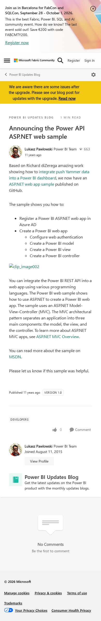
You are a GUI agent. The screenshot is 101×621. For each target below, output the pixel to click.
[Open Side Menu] (7, 60)
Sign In (89, 60)
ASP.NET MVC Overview (57, 336)
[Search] (60, 60)
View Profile (39, 461)
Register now (17, 42)
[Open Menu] (93, 74)
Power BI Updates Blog (24, 74)
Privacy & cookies (48, 593)
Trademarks (13, 603)
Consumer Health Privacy (71, 610)
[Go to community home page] (34, 60)
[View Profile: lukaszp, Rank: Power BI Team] (15, 151)
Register (74, 60)
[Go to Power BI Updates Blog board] (15, 479)
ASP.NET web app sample (31, 184)
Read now (67, 98)
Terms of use (77, 593)
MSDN (15, 356)
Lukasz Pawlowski (38, 148)
